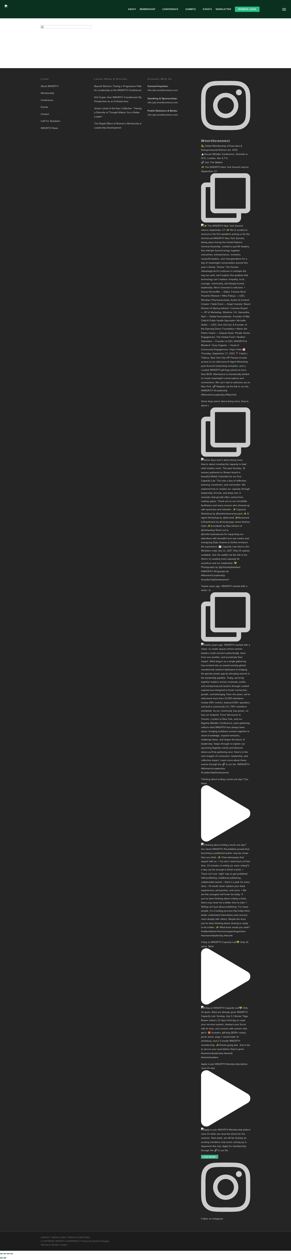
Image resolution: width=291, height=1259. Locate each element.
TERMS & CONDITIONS (79, 1237)
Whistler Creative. (60, 1245)
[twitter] (230, 1237)
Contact (45, 114)
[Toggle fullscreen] (4, 1253)
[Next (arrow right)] (4, 1257)
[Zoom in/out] (1, 1253)
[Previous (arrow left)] (1, 1257)
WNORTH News (49, 128)
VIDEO (63, 1237)
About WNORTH (49, 86)
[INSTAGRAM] (275, 9)
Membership (47, 93)
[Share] (8, 1253)
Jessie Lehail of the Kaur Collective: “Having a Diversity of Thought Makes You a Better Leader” (118, 112)
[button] (284, 9)
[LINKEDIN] (269, 9)
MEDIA (55, 1237)
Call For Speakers (50, 121)
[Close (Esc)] (11, 1253)
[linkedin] (242, 1237)
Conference (47, 100)
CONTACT (46, 1237)
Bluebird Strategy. (101, 1241)
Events (44, 107)
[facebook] (236, 1237)
